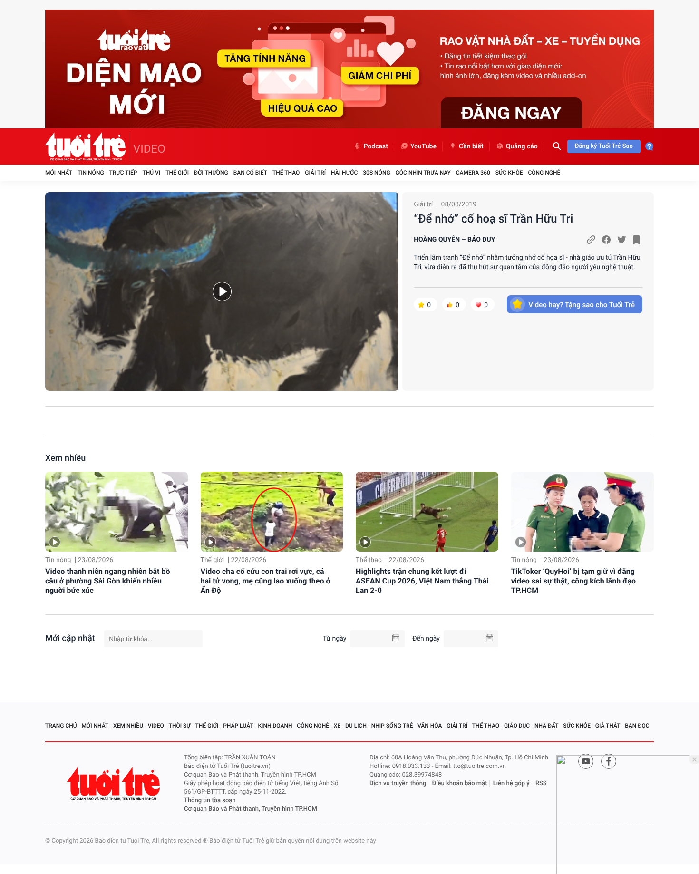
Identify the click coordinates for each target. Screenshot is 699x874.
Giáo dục (517, 725)
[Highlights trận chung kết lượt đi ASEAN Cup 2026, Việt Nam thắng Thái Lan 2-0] (427, 512)
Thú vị (151, 172)
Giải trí (315, 172)
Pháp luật (238, 725)
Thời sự (180, 725)
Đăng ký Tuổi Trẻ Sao (604, 146)
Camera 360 (473, 172)
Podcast (375, 146)
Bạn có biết (250, 172)
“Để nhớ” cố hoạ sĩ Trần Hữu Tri (493, 218)
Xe (337, 725)
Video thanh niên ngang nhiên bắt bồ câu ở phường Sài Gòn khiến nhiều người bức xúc (107, 581)
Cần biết (471, 146)
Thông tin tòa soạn (210, 800)
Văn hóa (429, 725)
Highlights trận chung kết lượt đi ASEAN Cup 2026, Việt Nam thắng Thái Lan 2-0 (422, 581)
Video (156, 725)
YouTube (423, 146)
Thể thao (286, 172)
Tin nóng (91, 172)
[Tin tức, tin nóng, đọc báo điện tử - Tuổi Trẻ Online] (87, 146)
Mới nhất (58, 172)
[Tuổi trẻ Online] (114, 784)
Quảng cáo (522, 146)
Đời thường (211, 172)
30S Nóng (376, 172)
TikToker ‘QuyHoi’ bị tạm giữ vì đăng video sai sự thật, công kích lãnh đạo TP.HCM (573, 581)
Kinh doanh (275, 725)
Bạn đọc (637, 725)
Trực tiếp (123, 172)
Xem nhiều (65, 458)
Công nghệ (544, 172)
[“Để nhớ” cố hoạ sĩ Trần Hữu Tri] (221, 291)
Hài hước (344, 172)
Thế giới (177, 172)
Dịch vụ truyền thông (397, 783)
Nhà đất (546, 725)
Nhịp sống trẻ (392, 725)
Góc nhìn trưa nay (423, 172)
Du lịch (356, 725)
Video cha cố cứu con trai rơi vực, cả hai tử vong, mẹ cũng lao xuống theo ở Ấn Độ (265, 581)
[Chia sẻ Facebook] (606, 239)
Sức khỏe (509, 172)
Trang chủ (61, 725)
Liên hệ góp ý (511, 783)
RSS (541, 783)
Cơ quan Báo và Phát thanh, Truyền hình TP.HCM (250, 809)
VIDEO (149, 148)
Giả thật (608, 725)
